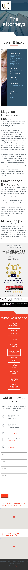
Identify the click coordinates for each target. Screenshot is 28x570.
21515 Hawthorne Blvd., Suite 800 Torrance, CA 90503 (13, 504)
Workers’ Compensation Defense (14, 379)
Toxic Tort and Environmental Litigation (14, 325)
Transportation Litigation (14, 352)
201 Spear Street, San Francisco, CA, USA (10, 534)
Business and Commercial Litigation (14, 332)
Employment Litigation (14, 338)
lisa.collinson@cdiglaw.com (14, 433)
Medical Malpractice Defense (15, 60)
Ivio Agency (16, 566)
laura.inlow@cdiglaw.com (16, 85)
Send (4, 495)
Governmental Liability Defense (16, 55)
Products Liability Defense (14, 359)
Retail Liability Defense (16, 58)
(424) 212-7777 (14, 79)
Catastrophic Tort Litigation (14, 64)
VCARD (12, 97)
